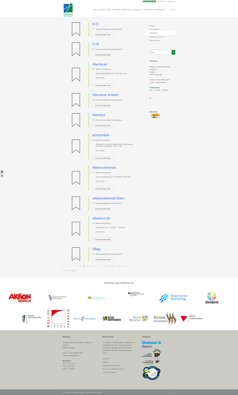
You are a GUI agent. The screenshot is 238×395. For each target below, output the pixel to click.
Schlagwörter (153, 33)
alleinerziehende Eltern (108, 198)
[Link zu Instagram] (173, 9)
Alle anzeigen (100, 77)
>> (126, 266)
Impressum (106, 362)
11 (116, 266)
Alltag (96, 249)
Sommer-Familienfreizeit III (104, 177)
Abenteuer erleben (105, 95)
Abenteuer (99, 64)
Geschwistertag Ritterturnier (105, 73)
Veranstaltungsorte (155, 40)
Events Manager (72, 270)
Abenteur (98, 115)
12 (119, 266)
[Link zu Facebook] (171, 9)
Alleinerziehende (104, 168)
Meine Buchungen (154, 29)
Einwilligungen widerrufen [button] (109, 372)
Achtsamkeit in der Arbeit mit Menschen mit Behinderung (114, 144)
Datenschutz (106, 358)
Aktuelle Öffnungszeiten (149, 1)
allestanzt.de (101, 218)
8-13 (95, 24)
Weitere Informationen (103, 34)
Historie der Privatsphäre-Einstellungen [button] (113, 369)
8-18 (95, 44)
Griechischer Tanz (101, 227)
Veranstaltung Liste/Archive (157, 37)
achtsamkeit (100, 135)
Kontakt (88, 392)
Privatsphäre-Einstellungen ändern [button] (112, 365)
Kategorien (152, 26)
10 (112, 266)
